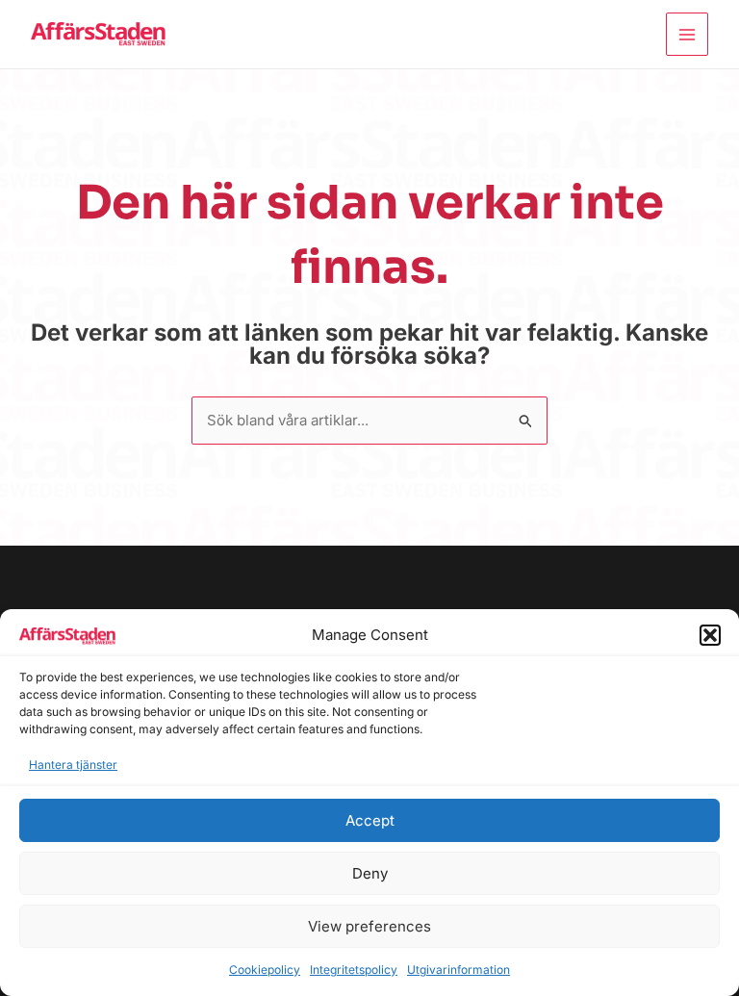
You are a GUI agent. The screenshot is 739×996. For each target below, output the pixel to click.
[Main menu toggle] (687, 34)
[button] (710, 635)
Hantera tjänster (73, 764)
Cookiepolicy (264, 969)
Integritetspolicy (353, 969)
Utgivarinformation (458, 969)
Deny (370, 873)
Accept (370, 820)
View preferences (369, 926)
